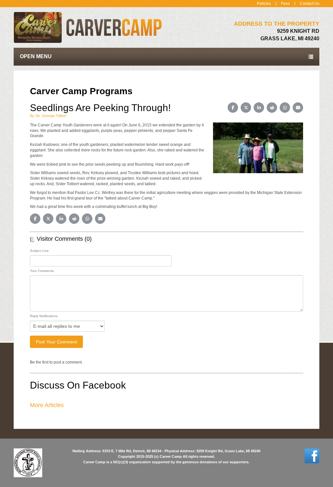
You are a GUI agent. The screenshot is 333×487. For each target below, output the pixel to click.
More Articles (47, 405)
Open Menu (36, 56)
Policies (264, 4)
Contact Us (309, 4)
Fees (285, 4)
